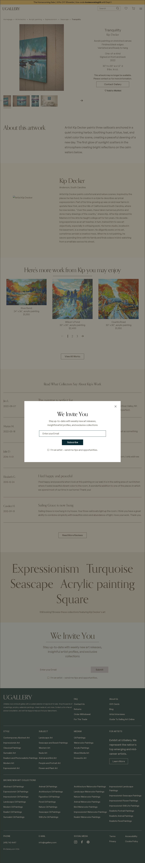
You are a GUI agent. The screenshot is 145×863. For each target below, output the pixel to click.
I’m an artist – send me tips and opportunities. (74, 450)
